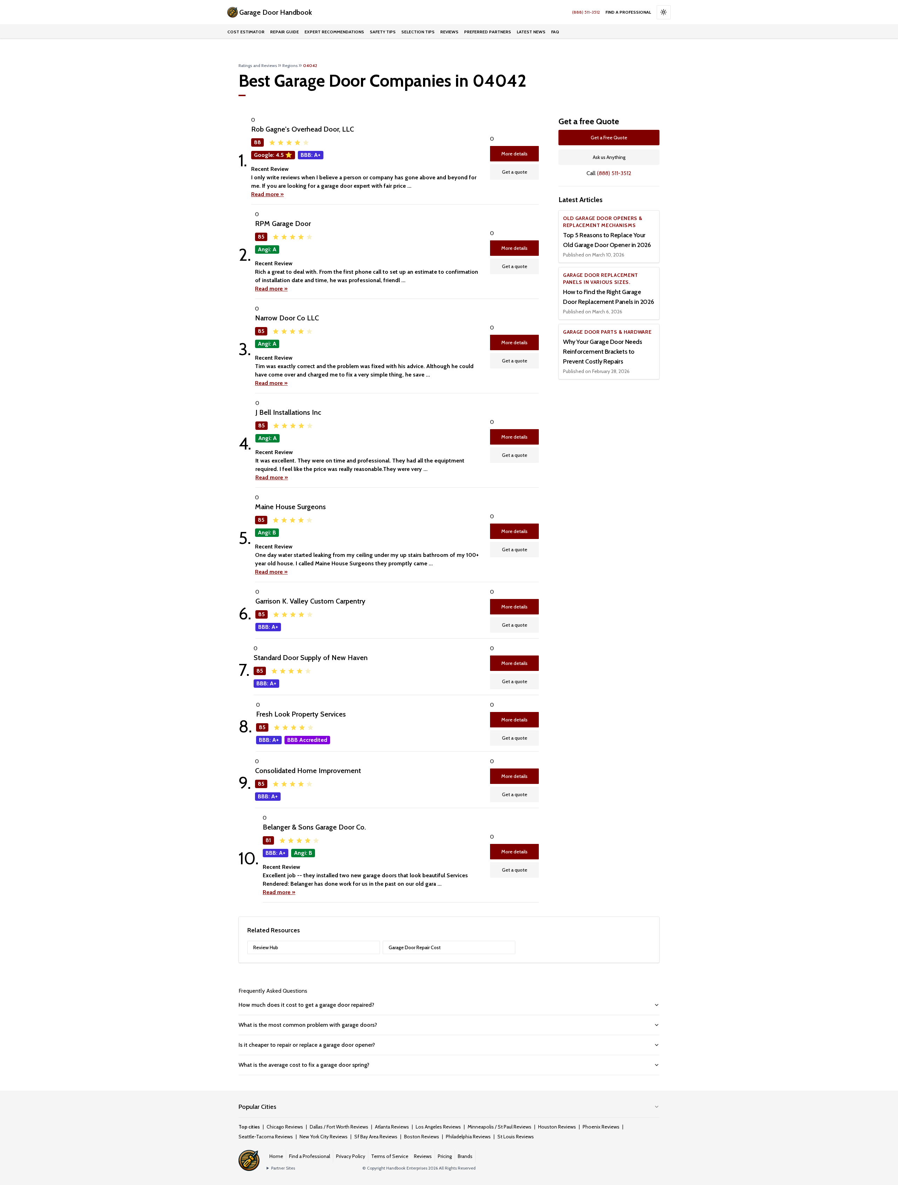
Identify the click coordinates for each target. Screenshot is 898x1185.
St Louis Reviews (515, 1136)
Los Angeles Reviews (438, 1127)
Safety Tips (383, 31)
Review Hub (265, 947)
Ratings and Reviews (258, 65)
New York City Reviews (324, 1136)
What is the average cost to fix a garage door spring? (304, 1064)
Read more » (267, 194)
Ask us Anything (609, 157)
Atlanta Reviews (392, 1127)
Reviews (449, 31)
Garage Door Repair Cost (415, 947)
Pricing (445, 1156)
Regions (290, 65)
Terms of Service (389, 1156)
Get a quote (514, 172)
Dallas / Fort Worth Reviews (339, 1127)
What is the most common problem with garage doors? (308, 1024)
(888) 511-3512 (586, 12)
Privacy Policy (350, 1156)
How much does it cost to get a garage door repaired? (306, 1004)
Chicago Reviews (285, 1127)
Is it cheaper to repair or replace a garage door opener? (307, 1044)
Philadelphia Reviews (468, 1136)
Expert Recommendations (334, 31)
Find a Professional (628, 12)
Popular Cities (257, 1107)
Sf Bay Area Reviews (375, 1136)
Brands (465, 1156)
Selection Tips (418, 31)
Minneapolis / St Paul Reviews (499, 1127)
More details (514, 154)
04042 (310, 65)
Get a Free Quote (609, 137)
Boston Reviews (421, 1136)
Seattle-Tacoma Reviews (266, 1136)
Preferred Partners (487, 31)
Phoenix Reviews (601, 1127)
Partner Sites (283, 1168)
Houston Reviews (557, 1127)
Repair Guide (284, 31)
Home (276, 1156)
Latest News (531, 31)
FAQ (555, 31)
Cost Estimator (245, 31)
